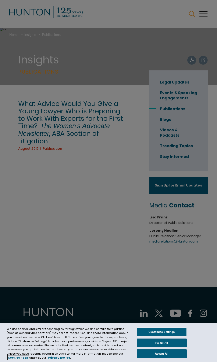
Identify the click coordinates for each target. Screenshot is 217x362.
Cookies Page (18, 358)
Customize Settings (162, 331)
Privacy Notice (59, 358)
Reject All (161, 342)
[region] (108, 342)
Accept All (161, 353)
